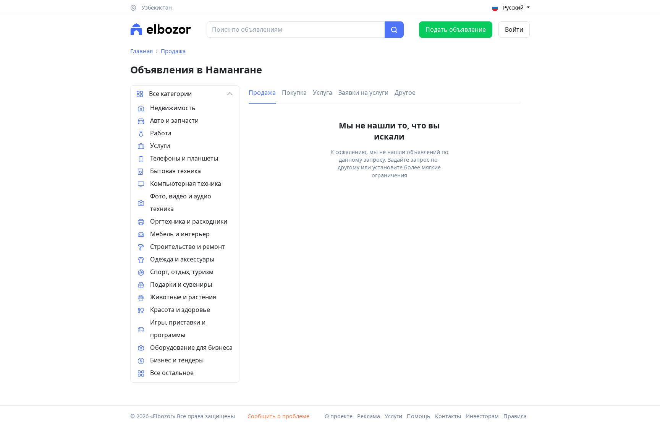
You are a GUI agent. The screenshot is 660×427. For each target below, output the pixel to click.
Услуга (322, 92)
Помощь (418, 416)
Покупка (294, 92)
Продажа (173, 51)
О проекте (339, 416)
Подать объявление (455, 29)
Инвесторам (482, 416)
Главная (141, 51)
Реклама (368, 416)
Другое (405, 92)
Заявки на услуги (363, 92)
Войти (514, 29)
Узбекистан (156, 7)
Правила (515, 416)
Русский (513, 7)
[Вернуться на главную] (160, 29)
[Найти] (394, 29)
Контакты (448, 416)
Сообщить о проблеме (278, 416)
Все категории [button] (170, 93)
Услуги (393, 416)
